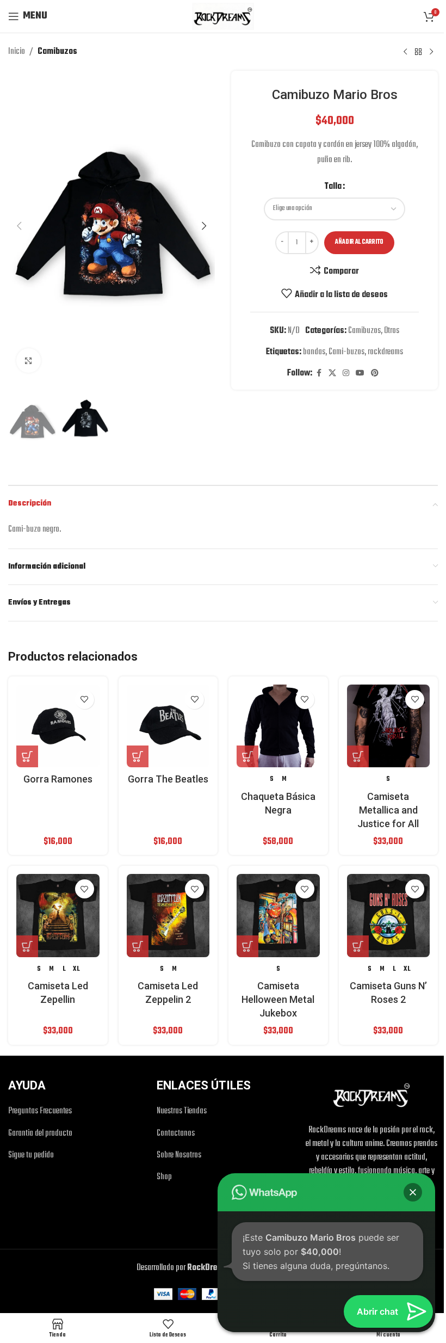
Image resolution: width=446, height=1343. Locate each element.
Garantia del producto (40, 1134)
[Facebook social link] (318, 373)
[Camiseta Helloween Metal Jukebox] (278, 915)
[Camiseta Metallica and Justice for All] (388, 726)
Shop (164, 1177)
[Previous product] (405, 51)
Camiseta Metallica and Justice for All (388, 810)
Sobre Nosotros (179, 1155)
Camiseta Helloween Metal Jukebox (277, 999)
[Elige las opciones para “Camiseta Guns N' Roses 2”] (358, 946)
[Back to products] (418, 51)
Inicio (16, 52)
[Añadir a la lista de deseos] (84, 699)
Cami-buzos (346, 352)
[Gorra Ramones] (58, 726)
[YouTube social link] (360, 373)
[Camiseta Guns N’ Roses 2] (388, 915)
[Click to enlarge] (28, 360)
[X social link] (332, 373)
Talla (333, 187)
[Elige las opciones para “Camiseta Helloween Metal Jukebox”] (247, 946)
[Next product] (431, 51)
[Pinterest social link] (375, 373)
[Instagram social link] (345, 373)
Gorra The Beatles (168, 779)
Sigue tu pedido (31, 1155)
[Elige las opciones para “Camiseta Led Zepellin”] (27, 946)
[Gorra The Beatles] (168, 726)
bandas (314, 352)
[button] (19, 226)
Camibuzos (57, 52)
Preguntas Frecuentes (40, 1111)
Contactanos (176, 1134)
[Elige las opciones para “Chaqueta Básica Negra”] (247, 756)
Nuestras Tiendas (182, 1111)
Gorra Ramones (57, 779)
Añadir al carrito (359, 242)
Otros (391, 331)
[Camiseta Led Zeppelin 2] (168, 915)
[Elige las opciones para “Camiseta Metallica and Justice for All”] (358, 756)
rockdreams (385, 352)
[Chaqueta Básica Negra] (278, 726)
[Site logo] (222, 16)
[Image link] (371, 1095)
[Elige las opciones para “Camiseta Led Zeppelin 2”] (137, 946)
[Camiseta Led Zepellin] (58, 915)
